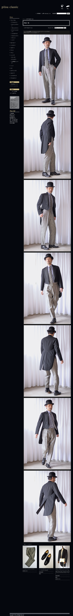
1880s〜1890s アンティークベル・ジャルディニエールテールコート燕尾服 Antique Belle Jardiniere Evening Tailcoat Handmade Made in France (62, 571)
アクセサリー (14, 78)
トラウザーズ (14, 33)
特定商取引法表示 (13, 106)
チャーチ (13, 57)
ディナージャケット (14, 31)
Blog (68, 7)
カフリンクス (14, 70)
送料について (12, 102)
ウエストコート (14, 35)
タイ (12, 68)
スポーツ (13, 47)
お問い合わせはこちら (46, 13)
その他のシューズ (14, 62)
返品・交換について (14, 105)
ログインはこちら (14, 85)
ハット (12, 65)
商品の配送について (14, 104)
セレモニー (13, 42)
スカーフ (13, 73)
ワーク (12, 50)
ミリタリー (13, 45)
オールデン (13, 59)
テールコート (14, 22)
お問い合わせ (12, 107)
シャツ (12, 40)
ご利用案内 (38, 13)
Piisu (62, 7)
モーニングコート (14, 25)
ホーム (24, 19)
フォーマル (13, 20)
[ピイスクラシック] (10, 7)
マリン (12, 52)
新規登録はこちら (14, 84)
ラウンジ (13, 37)
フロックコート (14, 28)
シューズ (13, 55)
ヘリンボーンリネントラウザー (29, 569)
